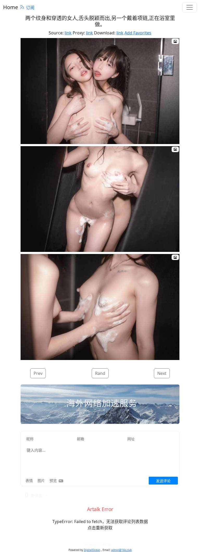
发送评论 (163, 480)
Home (10, 7)
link (68, 33)
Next (161, 373)
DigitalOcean (92, 550)
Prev (38, 373)
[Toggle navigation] (189, 7)
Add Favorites (137, 33)
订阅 (30, 7)
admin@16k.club (121, 550)
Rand (100, 373)
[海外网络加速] (100, 404)
